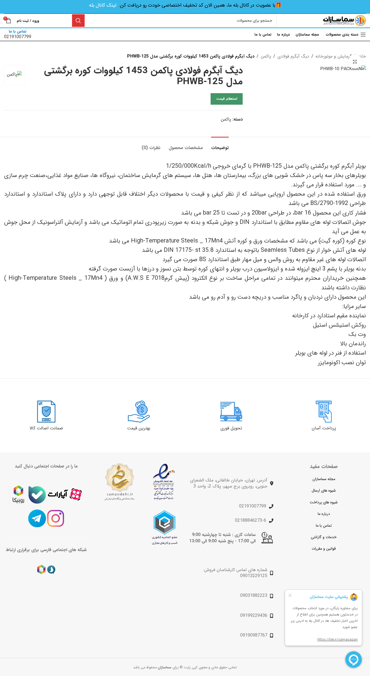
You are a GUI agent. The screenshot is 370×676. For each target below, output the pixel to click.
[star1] (164, 482)
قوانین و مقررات (324, 549)
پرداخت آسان (324, 428)
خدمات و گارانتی (324, 537)
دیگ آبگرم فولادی (293, 56)
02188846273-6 (250, 520)
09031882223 (253, 595)
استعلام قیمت (226, 99)
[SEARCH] (78, 20)
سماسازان (165, 667)
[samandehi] (119, 481)
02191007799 (252, 506)
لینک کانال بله (102, 5)
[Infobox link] (17, 34)
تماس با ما (324, 526)
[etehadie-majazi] (164, 527)
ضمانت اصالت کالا (46, 428)
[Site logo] (344, 20)
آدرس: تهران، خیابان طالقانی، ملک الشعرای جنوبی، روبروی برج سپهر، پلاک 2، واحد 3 (228, 483)
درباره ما (324, 514)
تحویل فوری (231, 428)
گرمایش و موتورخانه (333, 56)
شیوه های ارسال (324, 490)
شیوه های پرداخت (324, 502)
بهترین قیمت (138, 428)
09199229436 (253, 615)
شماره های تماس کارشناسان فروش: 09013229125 (235, 572)
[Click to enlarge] (355, 61)
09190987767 (253, 635)
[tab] (220, 145)
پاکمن (266, 56)
